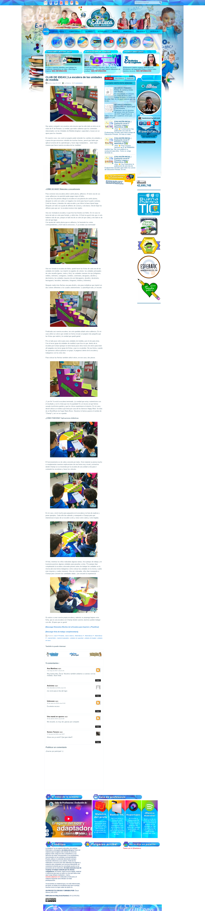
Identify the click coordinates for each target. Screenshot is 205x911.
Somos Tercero (53, 732)
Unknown (51, 701)
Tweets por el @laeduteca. (132, 848)
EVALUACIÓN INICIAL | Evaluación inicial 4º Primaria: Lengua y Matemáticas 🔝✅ (122, 140)
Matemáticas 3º (79, 635)
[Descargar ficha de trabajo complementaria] (62, 632)
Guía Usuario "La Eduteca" (125, 908)
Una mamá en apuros (56, 716)
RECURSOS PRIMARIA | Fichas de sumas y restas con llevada (123, 90)
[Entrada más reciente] (52, 656)
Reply (98, 680)
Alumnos (90, 31)
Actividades (103, 31)
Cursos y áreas (58, 31)
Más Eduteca (119, 78)
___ (46, 31)
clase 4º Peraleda (59, 635)
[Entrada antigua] (95, 656)
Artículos (155, 31)
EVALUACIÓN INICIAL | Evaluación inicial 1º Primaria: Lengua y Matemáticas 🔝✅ (122, 124)
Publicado (130, 78)
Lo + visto (109, 78)
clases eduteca (69, 635)
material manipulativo (63, 638)
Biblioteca (142, 31)
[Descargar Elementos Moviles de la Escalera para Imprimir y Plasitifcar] (72, 627)
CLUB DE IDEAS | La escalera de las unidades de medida (74, 78)
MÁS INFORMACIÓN (59, 71)
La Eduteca (90, 908)
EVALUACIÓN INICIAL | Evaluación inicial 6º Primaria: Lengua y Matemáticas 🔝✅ (122, 159)
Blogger (113, 908)
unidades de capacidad (77, 638)
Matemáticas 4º (89, 635)
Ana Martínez (52, 668)
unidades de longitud (90, 638)
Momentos (128, 31)
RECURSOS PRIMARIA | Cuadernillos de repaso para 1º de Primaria (124, 106)
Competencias (75, 31)
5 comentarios (78, 83)
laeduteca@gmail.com (53, 877)
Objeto (116, 31)
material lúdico (52, 638)
